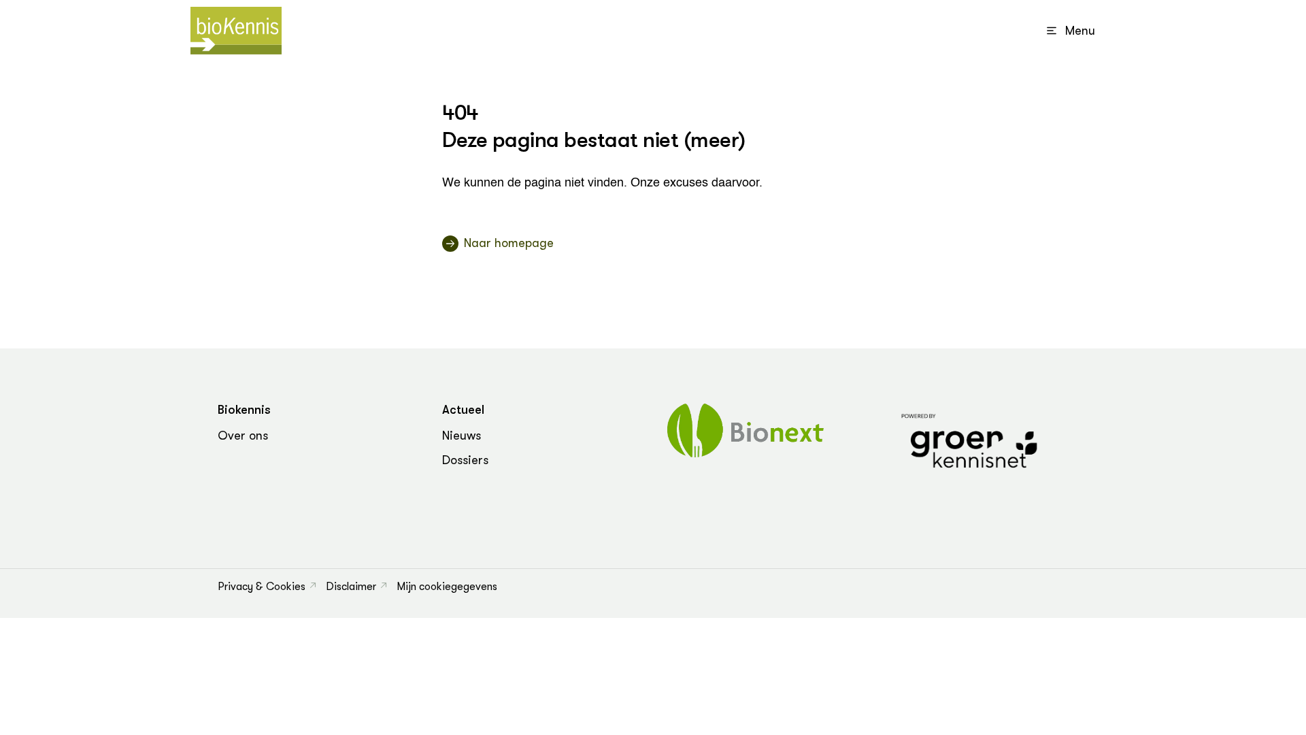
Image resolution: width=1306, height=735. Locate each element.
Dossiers (465, 460)
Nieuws (461, 435)
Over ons (243, 435)
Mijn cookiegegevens (447, 587)
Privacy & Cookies (261, 587)
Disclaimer (351, 587)
